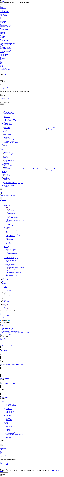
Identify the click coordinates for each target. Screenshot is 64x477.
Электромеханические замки (11, 213)
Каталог (5, 204)
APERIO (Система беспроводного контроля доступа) (8, 332)
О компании (2, 446)
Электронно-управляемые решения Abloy (12, 266)
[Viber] (5, 320)
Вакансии (7, 288)
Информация (6, 284)
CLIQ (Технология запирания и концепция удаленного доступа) (16, 269)
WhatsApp (3, 317)
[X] (4, 320)
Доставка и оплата (3, 448)
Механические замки (10, 210)
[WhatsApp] (6, 320)
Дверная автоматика (9, 255)
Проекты (1, 450)
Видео (1, 452)
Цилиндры (16, 329)
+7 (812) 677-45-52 (3, 68)
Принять (1, 471)
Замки (8, 329)
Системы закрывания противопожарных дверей (47, 329)
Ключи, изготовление (3, 329)
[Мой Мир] (3, 320)
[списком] (1, 341)
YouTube (7, 86)
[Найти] (1, 4)
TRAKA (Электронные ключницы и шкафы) (22, 332)
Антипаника (7, 248)
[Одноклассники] (2, 320)
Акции (1, 449)
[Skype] (8, 320)
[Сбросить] (1, 444)
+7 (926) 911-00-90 (3, 86)
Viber (7, 87)
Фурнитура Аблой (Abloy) (9, 239)
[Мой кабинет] (0, 196)
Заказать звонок (6, 308)
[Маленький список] (0, 342)
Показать (2, 445)
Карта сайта (2, 453)
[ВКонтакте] (0, 320)
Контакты (1, 447)
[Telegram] (9, 320)
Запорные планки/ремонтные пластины (11, 275)
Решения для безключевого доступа (11, 260)
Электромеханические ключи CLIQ (5, 334)
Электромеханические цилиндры (16, 334)
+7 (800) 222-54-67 (5, 69)
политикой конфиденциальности (55, 470)
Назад (7, 207)
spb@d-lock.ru (3, 82)
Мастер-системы (28, 329)
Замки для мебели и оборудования (12, 217)
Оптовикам (2, 451)
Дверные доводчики (9, 229)
